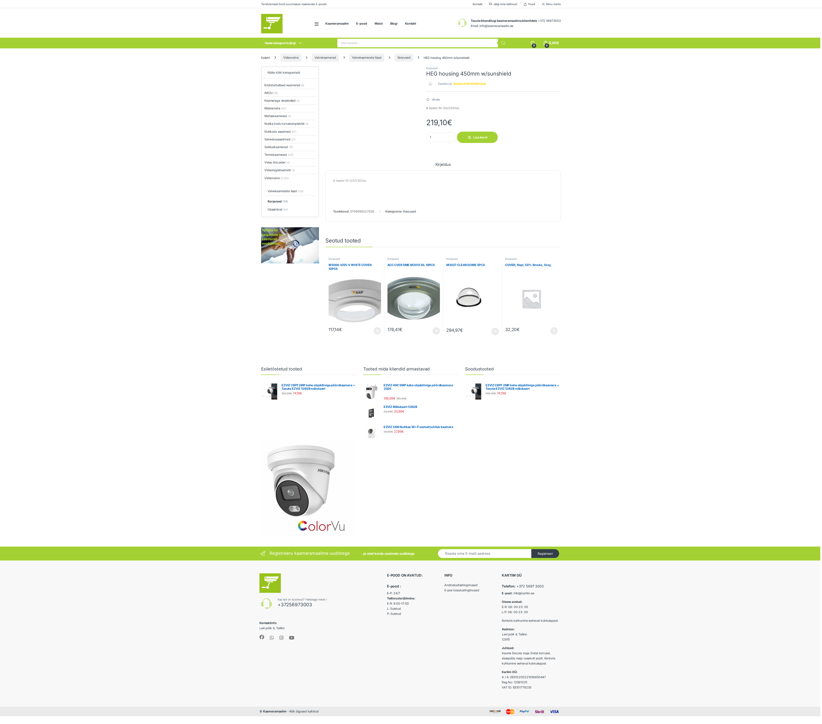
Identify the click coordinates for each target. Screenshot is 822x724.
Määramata (275, 108)
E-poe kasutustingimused (461, 590)
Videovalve (291, 57)
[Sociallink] (261, 637)
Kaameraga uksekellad (282, 100)
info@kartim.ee (524, 593)
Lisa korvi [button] (377, 330)
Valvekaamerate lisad (366, 57)
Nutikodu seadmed (280, 131)
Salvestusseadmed (279, 139)
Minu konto (553, 4)
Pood (531, 4)
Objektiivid (278, 209)
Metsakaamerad (277, 116)
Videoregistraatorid (279, 170)
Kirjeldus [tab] (443, 165)
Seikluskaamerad (278, 147)
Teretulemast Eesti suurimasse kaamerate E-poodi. (294, 4)
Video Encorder (277, 162)
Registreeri (545, 553)
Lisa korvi (480, 137)
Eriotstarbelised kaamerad (284, 85)
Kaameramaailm (337, 23)
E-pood (361, 23)
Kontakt (477, 4)
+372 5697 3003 (530, 586)
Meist (379, 23)
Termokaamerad (278, 154)
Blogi (394, 23)
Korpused (404, 57)
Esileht (265, 57)
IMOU (271, 93)
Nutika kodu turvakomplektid (286, 123)
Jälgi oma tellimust (505, 4)
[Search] (503, 43)
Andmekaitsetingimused (461, 585)
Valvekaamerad (325, 57)
